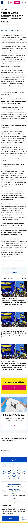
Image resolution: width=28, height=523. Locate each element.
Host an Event (14, 502)
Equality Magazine (14, 489)
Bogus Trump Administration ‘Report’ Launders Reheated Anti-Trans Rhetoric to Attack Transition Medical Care (13, 302)
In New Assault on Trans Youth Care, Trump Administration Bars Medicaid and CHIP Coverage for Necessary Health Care (14, 334)
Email (5, 443)
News (4, 9)
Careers (14, 493)
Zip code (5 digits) (8, 450)
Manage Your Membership (14, 484)
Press (14, 498)
